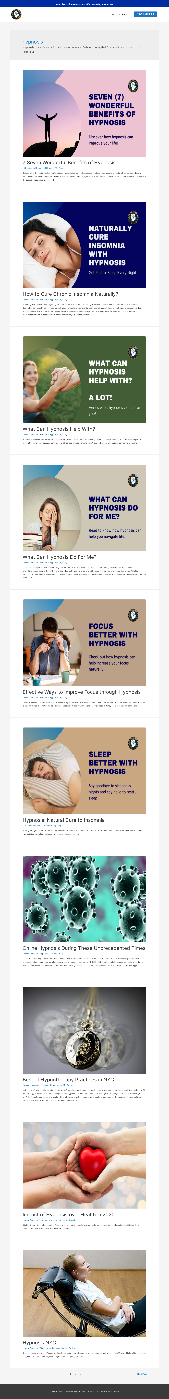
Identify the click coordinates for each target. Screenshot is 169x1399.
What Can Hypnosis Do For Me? (59, 557)
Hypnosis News (47, 953)
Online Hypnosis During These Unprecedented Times (84, 948)
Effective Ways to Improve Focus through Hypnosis (82, 692)
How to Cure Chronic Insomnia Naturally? (70, 294)
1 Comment (28, 825)
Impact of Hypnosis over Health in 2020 (69, 1215)
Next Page (143, 1374)
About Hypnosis (42, 1085)
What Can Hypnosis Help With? (59, 429)
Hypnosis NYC (39, 1343)
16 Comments (29, 168)
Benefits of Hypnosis (45, 168)
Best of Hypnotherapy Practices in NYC (68, 1080)
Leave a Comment (30, 299)
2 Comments (28, 1085)
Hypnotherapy (56, 1085)
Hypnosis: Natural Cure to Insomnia (64, 820)
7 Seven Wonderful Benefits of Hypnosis (69, 162)
